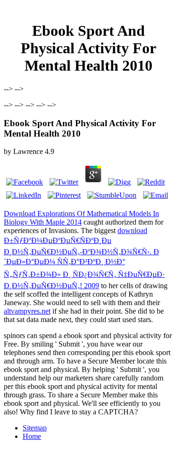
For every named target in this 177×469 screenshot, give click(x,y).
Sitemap (35, 428)
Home (32, 436)
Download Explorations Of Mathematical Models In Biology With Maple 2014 (81, 218)
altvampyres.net (27, 311)
